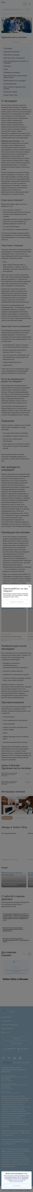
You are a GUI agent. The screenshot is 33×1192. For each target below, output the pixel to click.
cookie (25, 1173)
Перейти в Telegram (16, 602)
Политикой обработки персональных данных (18, 1180)
